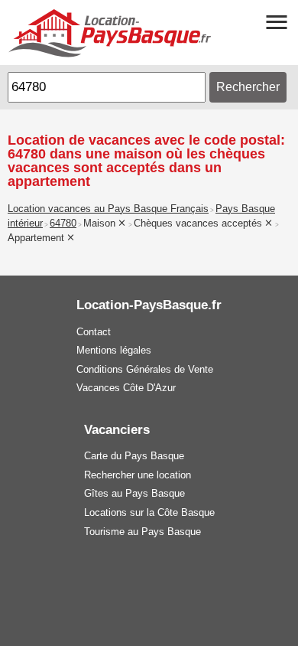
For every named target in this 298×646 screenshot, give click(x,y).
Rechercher (248, 86)
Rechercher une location (137, 475)
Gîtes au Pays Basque (134, 493)
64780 (63, 223)
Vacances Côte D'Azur (126, 387)
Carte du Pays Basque (134, 456)
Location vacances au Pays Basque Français (108, 209)
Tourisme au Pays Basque (142, 531)
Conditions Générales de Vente (144, 369)
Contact (93, 332)
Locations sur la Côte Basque (149, 512)
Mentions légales (113, 350)
